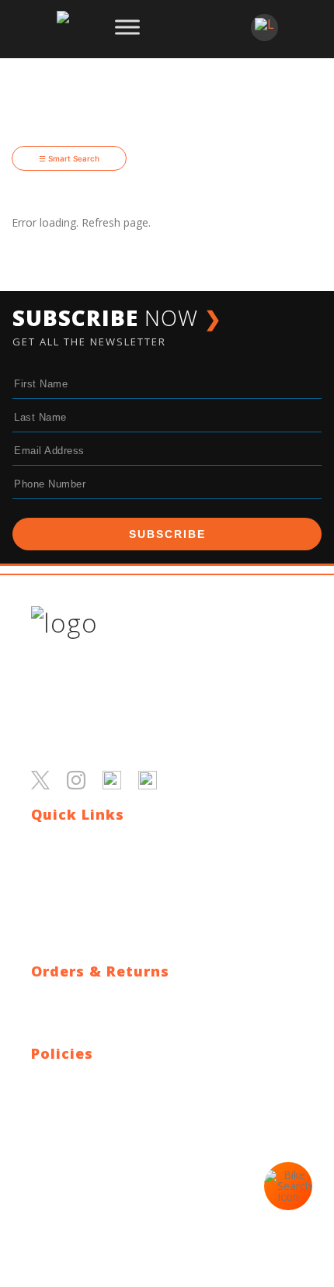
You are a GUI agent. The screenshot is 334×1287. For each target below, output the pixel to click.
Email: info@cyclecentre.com (103, 1154)
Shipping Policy (68, 997)
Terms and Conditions (86, 1098)
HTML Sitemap (68, 933)
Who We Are (62, 877)
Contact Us (59, 840)
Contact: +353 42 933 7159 (99, 1172)
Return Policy (64, 1015)
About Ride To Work (82, 896)
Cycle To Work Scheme (89, 914)
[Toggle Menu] (127, 27)
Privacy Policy (65, 1079)
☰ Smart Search (69, 158)
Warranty (54, 1034)
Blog (42, 859)
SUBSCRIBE (167, 534)
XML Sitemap (64, 952)
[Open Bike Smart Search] (288, 1186)
